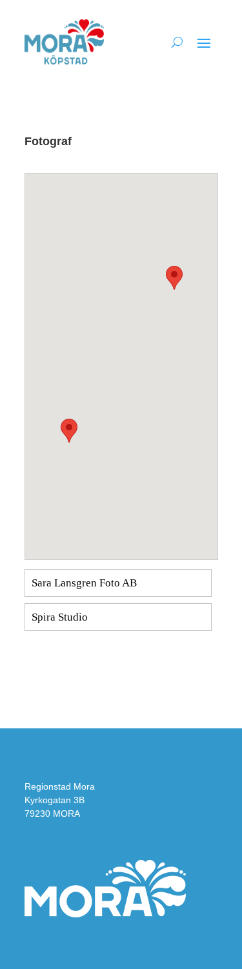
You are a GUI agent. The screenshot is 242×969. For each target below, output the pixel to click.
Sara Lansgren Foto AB (84, 583)
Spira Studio (60, 617)
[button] (69, 431)
